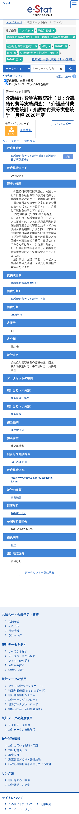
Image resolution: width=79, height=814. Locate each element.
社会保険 (16, 414)
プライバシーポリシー (21, 809)
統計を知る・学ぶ (19, 780)
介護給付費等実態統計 (24, 283)
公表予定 (13, 626)
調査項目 (13, 754)
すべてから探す (17, 651)
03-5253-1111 (19, 461)
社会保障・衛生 (20, 398)
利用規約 (45, 804)
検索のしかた (63, 76)
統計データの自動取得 (21, 729)
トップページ (14, 22)
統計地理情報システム (21, 695)
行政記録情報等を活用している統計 (29, 764)
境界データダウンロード (23, 704)
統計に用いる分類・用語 (23, 745)
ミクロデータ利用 (19, 725)
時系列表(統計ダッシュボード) (26, 690)
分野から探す (16, 665)
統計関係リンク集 (19, 784)
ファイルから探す (19, 660)
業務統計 (16, 497)
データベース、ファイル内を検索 (28, 84)
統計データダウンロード (23, 699)
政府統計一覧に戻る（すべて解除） (53, 59)
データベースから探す (21, 656)
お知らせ (13, 621)
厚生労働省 (17, 430)
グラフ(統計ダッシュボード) (25, 685)
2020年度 (16, 314)
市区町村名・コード (20, 750)
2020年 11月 (18, 513)
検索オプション (13, 75)
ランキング (15, 635)
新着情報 (13, 630)
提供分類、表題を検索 (19, 80)
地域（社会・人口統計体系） (25, 709)
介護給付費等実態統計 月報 (28, 298)
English (7, 3)
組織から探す (16, 669)
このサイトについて (20, 804)
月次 (13, 545)
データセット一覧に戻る (20, 141)
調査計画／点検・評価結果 (24, 759)
